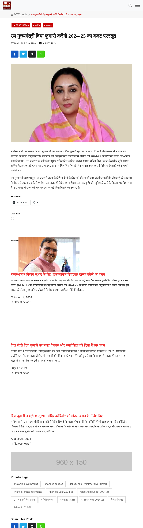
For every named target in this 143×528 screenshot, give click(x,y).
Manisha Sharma (25, 43)
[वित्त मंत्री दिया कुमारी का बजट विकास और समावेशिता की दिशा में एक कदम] (41, 325)
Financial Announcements (28, 491)
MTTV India (20, 14)
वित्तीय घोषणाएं (117, 499)
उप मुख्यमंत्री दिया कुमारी (24, 499)
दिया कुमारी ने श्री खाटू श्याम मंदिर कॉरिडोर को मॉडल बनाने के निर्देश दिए (57, 416)
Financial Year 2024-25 (61, 491)
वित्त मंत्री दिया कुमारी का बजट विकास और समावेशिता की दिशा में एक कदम (58, 345)
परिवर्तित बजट (47, 499)
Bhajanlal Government (26, 484)
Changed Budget (53, 484)
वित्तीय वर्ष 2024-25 (23, 507)
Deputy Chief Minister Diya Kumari (88, 484)
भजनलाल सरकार (67, 499)
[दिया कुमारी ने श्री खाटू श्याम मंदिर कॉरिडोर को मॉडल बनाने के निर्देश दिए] (41, 395)
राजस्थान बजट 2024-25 (92, 499)
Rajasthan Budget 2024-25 (94, 491)
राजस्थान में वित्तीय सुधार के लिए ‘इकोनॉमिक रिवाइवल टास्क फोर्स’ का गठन (58, 274)
